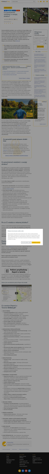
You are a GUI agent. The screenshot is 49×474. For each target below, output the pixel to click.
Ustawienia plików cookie (26, 242)
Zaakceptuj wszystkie (36, 242)
